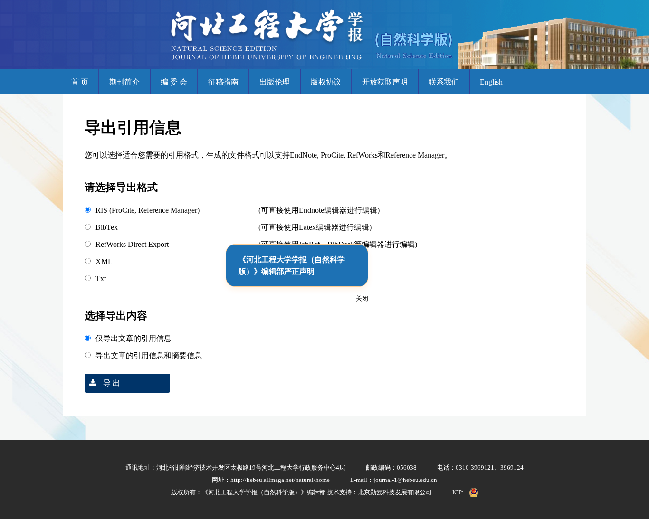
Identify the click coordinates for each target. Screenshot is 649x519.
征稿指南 (223, 82)
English (491, 82)
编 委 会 (174, 82)
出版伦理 (274, 82)
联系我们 (444, 82)
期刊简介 (124, 82)
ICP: (458, 492)
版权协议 (326, 82)
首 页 (79, 82)
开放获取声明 (385, 82)
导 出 (110, 383)
